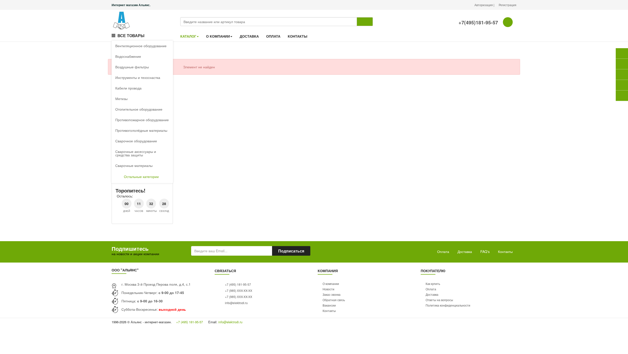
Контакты (505, 251)
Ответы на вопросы (439, 300)
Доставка (465, 251)
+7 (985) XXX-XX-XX (238, 290)
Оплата (443, 251)
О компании (331, 283)
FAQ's (485, 251)
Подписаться (291, 251)
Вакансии (329, 305)
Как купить (433, 283)
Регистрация (507, 5)
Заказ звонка (331, 294)
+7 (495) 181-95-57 (237, 284)
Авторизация (484, 5)
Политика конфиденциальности (448, 305)
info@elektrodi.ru (236, 303)
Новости (328, 289)
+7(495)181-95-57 (477, 22)
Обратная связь (334, 300)
